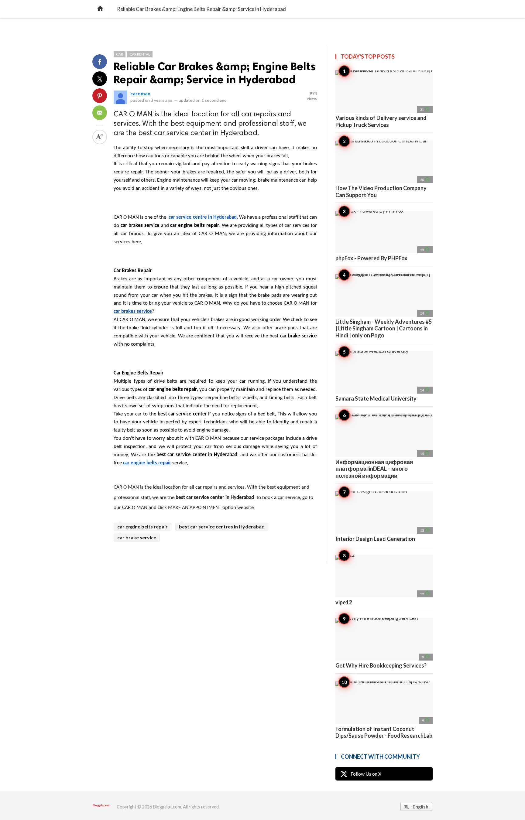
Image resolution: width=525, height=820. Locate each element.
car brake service (136, 537)
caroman (140, 93)
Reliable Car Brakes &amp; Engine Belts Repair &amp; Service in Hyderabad (215, 73)
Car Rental (139, 54)
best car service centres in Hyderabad (222, 526)
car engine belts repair (142, 526)
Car (119, 54)
